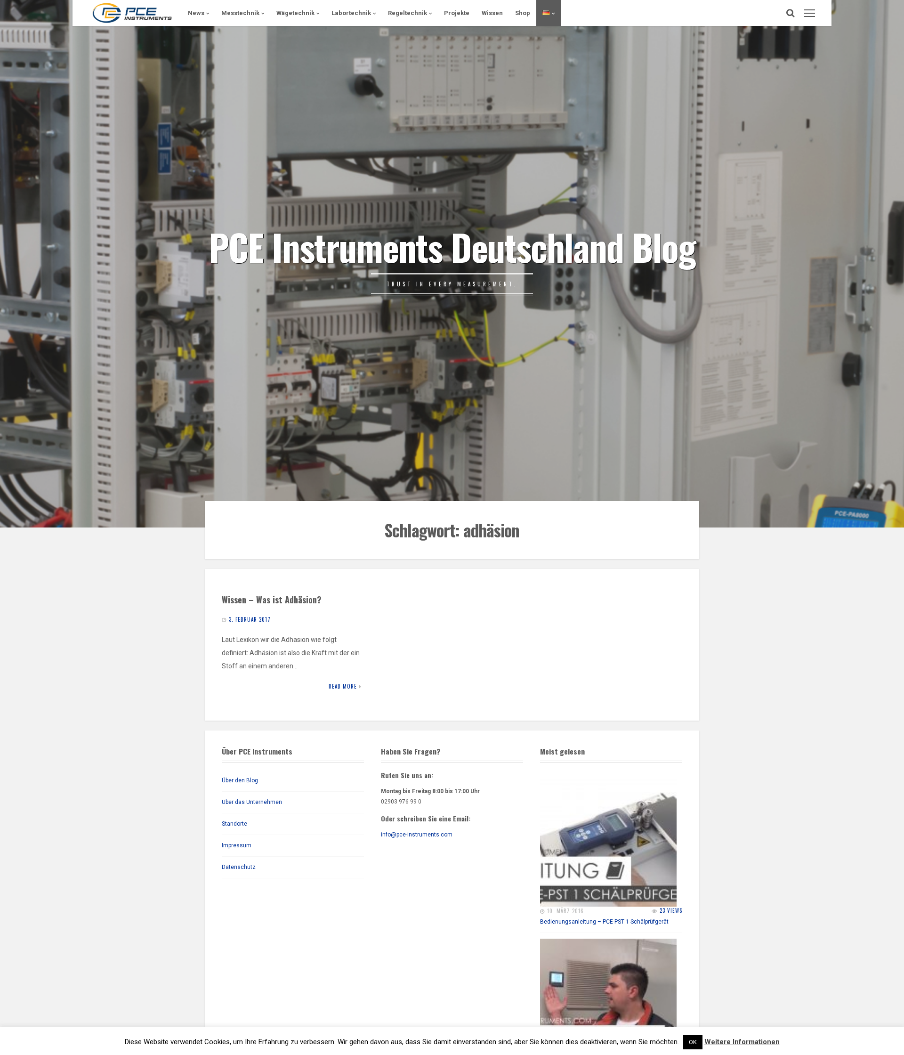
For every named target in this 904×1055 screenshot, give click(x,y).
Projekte (456, 12)
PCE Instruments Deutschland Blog (452, 246)
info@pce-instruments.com (416, 834)
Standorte (234, 823)
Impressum (236, 845)
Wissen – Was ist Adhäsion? (272, 599)
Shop (522, 12)
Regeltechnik (407, 12)
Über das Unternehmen (252, 802)
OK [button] (693, 1042)
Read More (343, 686)
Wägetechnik (295, 12)
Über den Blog (240, 780)
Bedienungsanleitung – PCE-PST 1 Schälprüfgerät (604, 921)
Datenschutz (239, 867)
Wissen (492, 12)
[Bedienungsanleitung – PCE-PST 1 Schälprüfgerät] (608, 838)
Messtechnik (240, 12)
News (196, 12)
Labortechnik (351, 12)
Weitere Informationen (742, 1042)
